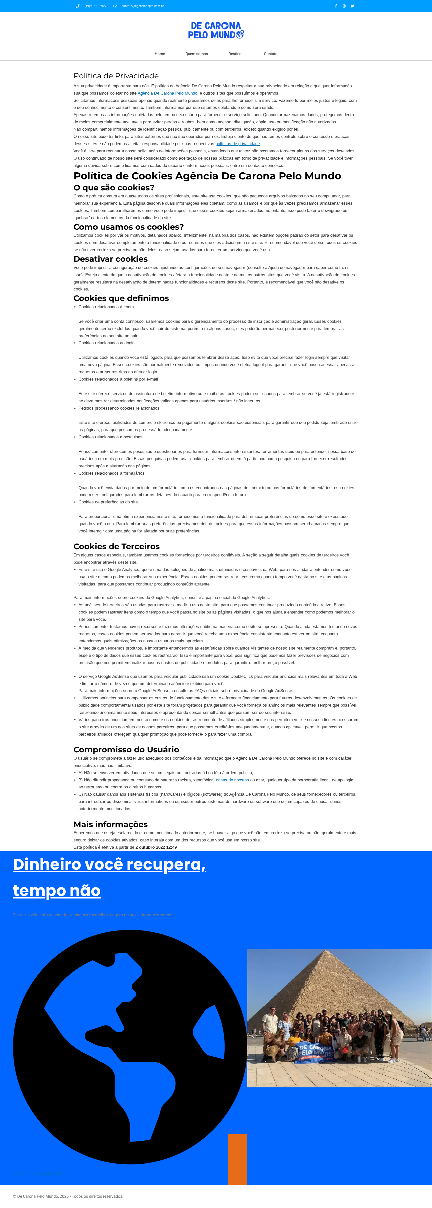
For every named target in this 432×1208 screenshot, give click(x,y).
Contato (271, 54)
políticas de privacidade (238, 143)
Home (160, 54)
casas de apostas (232, 780)
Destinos (236, 54)
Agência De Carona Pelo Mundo (167, 93)
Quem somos (197, 54)
